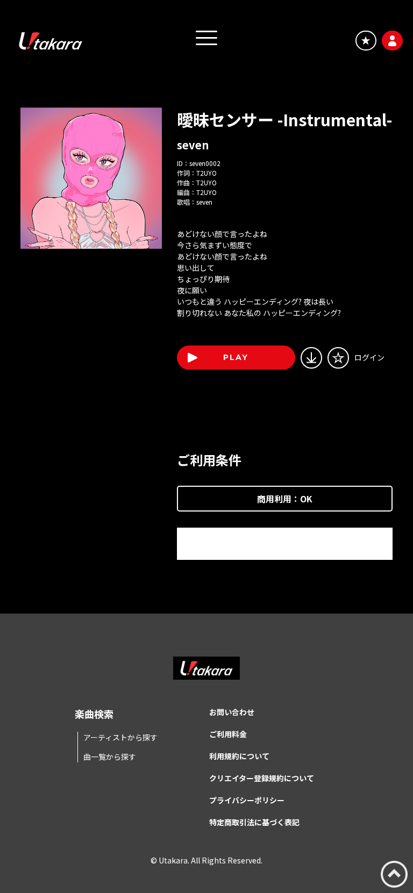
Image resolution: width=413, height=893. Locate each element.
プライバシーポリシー (246, 800)
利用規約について (239, 756)
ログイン (369, 357)
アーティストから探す (120, 737)
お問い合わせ (231, 712)
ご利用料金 (228, 734)
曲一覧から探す (109, 756)
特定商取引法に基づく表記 (254, 822)
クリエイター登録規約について (261, 778)
